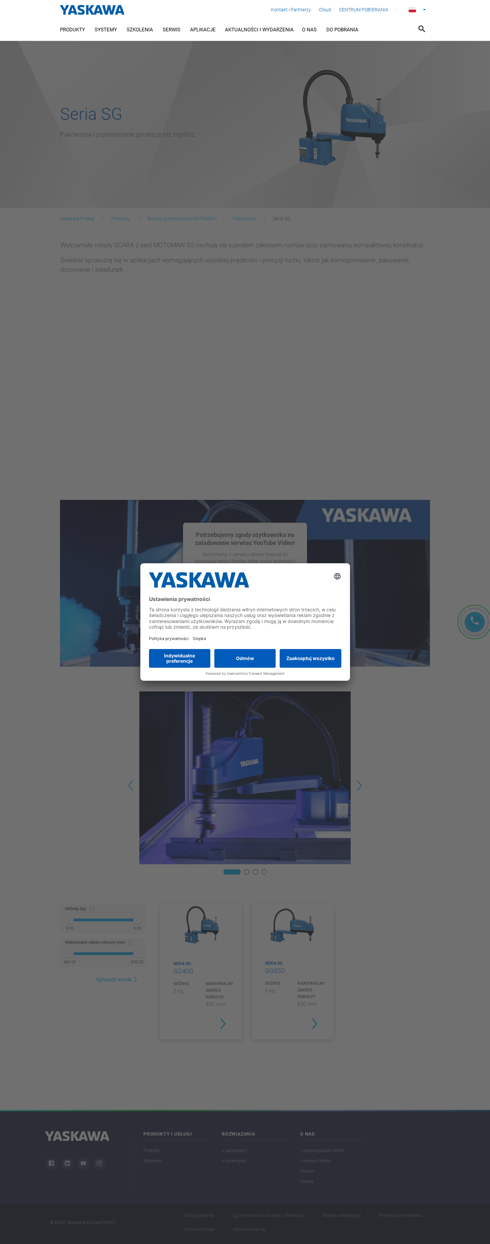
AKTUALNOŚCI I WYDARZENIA (259, 30)
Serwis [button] (171, 30)
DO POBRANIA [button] (342, 30)
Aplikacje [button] (203, 30)
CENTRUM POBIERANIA (363, 9)
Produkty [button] (72, 30)
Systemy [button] (106, 30)
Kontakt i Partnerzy (291, 9)
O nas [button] (309, 30)
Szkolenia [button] (140, 30)
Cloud (325, 9)
